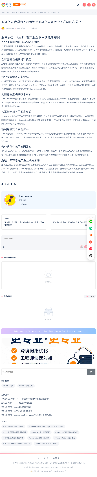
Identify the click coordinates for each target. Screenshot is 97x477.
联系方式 (56, 458)
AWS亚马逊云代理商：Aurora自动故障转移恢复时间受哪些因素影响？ (25, 399)
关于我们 (47, 458)
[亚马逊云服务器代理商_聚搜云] (13, 4)
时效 (92, 296)
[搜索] (91, 372)
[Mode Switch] (77, 4)
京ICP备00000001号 (59, 471)
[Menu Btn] (89, 5)
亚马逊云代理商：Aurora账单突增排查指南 (16, 407)
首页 (39, 458)
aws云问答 (21, 28)
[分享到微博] (8, 184)
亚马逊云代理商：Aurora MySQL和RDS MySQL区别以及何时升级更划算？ (26, 415)
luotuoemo (9, 28)
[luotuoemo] (10, 199)
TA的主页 (23, 204)
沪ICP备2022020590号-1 (66, 467)
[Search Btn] (84, 5)
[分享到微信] (15, 184)
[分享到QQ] (12, 184)
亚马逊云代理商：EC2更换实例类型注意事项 (16, 411)
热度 (87, 296)
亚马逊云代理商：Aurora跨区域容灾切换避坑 (16, 403)
